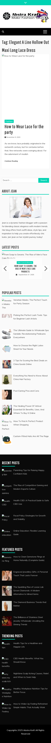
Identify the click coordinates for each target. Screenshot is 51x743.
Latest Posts (10, 247)
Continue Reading (11, 161)
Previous (5, 276)
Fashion (9, 121)
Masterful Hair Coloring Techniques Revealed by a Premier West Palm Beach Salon (26, 276)
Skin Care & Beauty (25, 269)
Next (45, 276)
